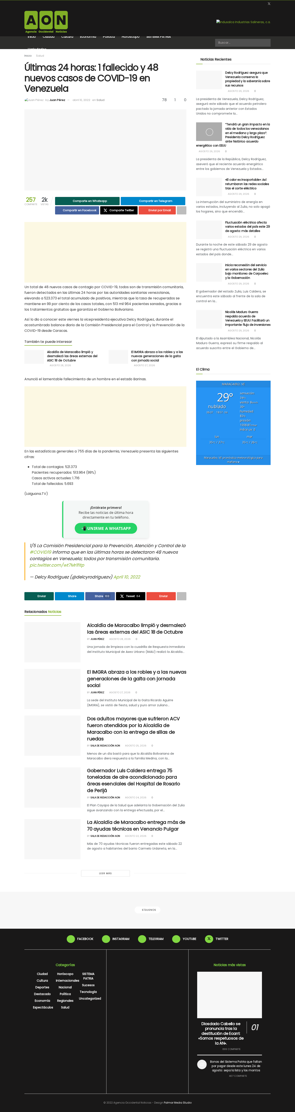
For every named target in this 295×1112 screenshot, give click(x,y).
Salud (40, 56)
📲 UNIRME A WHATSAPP (106, 528)
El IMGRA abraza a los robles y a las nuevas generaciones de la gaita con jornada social (157, 356)
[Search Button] (267, 43)
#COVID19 (40, 552)
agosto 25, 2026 (135, 745)
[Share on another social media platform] (181, 210)
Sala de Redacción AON (105, 745)
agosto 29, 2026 (238, 91)
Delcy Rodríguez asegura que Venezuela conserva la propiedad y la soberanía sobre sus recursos (247, 79)
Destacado (42, 994)
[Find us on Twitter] (269, 4)
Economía (88, 36)
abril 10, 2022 (81, 100)
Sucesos (88, 985)
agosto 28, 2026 (60, 365)
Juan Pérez (57, 100)
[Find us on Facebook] (247, 4)
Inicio (32, 36)
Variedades (37, 49)
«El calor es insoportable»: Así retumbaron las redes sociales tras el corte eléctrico (247, 183)
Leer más (105, 873)
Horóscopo (131, 36)
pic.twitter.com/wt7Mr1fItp (57, 565)
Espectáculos (43, 1007)
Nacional (65, 987)
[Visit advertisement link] (243, 21)
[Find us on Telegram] (258, 4)
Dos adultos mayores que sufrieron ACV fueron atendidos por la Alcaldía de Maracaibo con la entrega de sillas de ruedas (133, 728)
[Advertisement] (105, 252)
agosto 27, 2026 (144, 365)
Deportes (42, 987)
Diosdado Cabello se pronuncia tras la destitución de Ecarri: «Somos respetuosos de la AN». (220, 1033)
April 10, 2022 (126, 577)
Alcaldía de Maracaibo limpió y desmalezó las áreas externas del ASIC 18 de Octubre (72, 356)
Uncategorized (90, 998)
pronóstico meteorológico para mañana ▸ (233, 460)
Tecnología (88, 992)
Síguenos (148, 910)
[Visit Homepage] (46, 22)
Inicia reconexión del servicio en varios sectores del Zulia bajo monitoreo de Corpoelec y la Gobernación (246, 271)
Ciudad (48, 36)
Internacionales (67, 980)
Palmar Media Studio (178, 1102)
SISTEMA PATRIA (158, 36)
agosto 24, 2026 (135, 797)
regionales (65, 1001)
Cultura (67, 36)
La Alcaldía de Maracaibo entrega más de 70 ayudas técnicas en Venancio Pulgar (136, 825)
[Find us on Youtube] (263, 4)
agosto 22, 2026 (135, 836)
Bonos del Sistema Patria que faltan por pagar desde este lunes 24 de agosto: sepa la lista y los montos (236, 1065)
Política (109, 36)
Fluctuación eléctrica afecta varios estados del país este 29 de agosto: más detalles (247, 226)
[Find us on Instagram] (252, 4)
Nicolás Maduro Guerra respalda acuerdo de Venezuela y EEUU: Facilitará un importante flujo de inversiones (247, 318)
